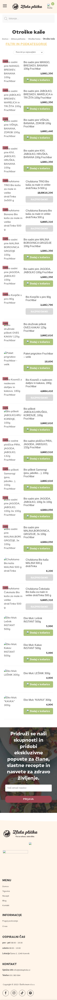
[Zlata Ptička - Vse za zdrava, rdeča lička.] (27, 7)
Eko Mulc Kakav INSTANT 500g (33, 647)
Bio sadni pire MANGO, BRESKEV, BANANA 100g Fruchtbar (37, 65)
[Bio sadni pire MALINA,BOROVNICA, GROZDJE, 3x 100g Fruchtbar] (12, 538)
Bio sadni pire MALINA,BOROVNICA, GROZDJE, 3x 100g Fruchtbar (37, 532)
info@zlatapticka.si (22, 970)
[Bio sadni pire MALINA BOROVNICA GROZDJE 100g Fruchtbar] (12, 249)
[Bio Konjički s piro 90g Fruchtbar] (13, 304)
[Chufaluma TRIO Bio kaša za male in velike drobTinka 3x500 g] (13, 191)
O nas (4, 926)
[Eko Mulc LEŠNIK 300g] (12, 679)
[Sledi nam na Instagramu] (14, 993)
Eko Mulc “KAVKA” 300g (37, 700)
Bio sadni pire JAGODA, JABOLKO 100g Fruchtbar (38, 271)
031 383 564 (14, 975)
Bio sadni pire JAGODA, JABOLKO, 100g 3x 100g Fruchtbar (38, 502)
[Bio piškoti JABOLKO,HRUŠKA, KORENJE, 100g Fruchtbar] (12, 420)
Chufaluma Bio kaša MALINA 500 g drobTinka (37, 563)
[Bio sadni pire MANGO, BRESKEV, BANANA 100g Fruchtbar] (12, 71)
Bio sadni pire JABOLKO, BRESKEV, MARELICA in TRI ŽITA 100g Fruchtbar (38, 94)
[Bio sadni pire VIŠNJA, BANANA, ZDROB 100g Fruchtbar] (12, 129)
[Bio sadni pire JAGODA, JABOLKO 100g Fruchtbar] (12, 277)
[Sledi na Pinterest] (30, 993)
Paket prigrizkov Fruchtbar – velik (38, 355)
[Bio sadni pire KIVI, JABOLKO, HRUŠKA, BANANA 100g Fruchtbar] (12, 160)
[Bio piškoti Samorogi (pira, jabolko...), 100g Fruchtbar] (12, 479)
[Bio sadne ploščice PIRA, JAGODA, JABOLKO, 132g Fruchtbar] (12, 450)
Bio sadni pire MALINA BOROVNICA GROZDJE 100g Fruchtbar (38, 243)
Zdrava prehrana (18, 39)
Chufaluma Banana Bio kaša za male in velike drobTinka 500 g (39, 214)
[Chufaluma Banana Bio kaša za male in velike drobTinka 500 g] (13, 220)
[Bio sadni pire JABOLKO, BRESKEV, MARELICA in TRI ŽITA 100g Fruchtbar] (12, 100)
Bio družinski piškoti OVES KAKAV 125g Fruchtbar (35, 327)
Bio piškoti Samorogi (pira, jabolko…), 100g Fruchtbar (36, 473)
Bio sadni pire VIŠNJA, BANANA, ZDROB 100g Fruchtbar (37, 123)
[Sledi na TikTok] (22, 993)
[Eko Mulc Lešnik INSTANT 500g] (12, 626)
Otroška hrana (34, 39)
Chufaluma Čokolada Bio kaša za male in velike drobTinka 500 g (38, 592)
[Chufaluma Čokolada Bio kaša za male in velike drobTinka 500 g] (13, 598)
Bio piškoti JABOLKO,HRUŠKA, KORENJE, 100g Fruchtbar (36, 413)
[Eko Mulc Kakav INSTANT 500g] (12, 653)
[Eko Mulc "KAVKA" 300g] (12, 706)
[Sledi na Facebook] (6, 993)
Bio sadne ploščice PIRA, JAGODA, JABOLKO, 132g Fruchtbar (38, 444)
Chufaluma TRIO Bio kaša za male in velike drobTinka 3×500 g (38, 184)
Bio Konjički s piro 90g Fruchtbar (38, 299)
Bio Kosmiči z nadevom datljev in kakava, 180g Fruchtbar (39, 383)
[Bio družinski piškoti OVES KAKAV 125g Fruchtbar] (12, 333)
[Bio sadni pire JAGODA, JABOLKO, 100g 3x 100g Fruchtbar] (12, 508)
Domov (5, 39)
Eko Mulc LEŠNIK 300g (37, 673)
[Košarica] (49, 6)
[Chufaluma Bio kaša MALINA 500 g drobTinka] (13, 569)
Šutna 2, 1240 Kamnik (19, 954)
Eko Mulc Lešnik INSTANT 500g (33, 620)
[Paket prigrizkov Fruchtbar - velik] (12, 361)
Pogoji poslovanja (10, 921)
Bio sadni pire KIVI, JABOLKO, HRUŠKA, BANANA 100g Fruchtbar (38, 154)
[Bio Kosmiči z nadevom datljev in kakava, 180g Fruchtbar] (13, 389)
